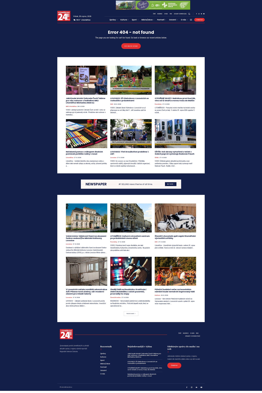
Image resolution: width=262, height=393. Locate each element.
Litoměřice (69, 157)
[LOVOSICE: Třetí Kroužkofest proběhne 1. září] (131, 133)
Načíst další (130, 313)
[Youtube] (204, 14)
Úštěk (157, 157)
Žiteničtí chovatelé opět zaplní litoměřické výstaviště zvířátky (175, 237)
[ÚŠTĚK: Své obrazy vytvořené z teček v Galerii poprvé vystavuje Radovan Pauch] (175, 133)
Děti (111, 104)
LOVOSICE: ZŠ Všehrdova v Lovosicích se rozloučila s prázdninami (129, 99)
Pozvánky (158, 104)
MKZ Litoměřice (71, 106)
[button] (189, 13)
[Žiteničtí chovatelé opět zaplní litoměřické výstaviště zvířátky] (175, 217)
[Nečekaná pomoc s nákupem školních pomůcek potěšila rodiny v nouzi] (86, 133)
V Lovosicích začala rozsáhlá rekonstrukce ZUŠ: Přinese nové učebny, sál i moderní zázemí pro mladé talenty (86, 291)
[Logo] (63, 16)
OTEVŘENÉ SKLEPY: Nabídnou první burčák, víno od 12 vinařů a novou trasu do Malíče (175, 99)
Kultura (157, 295)
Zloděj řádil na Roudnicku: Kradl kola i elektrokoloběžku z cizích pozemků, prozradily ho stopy (128, 291)
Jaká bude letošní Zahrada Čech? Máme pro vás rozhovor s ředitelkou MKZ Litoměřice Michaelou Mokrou (85, 100)
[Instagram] (199, 14)
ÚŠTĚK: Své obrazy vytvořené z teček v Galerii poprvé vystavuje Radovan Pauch (174, 152)
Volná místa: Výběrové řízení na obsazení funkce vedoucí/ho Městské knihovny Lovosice (86, 238)
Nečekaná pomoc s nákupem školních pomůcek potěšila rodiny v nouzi (84, 152)
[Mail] (201, 14)
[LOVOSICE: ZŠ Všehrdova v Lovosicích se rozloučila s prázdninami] (131, 80)
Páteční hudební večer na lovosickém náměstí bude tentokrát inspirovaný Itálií (175, 290)
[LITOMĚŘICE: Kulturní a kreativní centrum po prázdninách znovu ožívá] (131, 217)
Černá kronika (115, 297)
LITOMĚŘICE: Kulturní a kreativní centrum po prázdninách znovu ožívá (130, 237)
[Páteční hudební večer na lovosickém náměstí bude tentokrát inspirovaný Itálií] (175, 271)
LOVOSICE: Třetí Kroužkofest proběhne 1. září (129, 152)
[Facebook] (196, 14)
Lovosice (113, 157)
